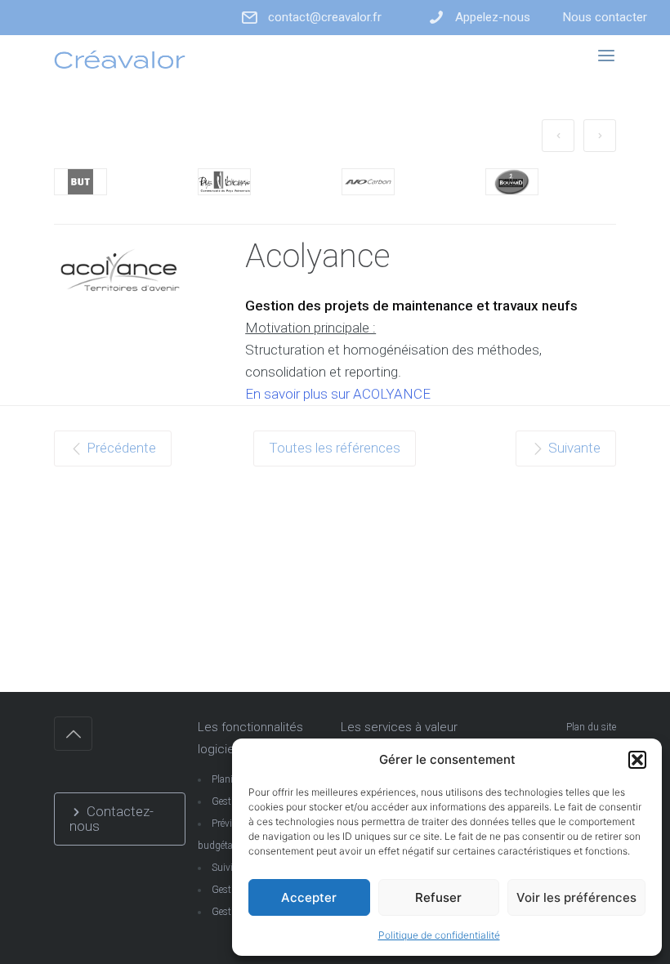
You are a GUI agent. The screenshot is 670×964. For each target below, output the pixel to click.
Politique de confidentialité (439, 935)
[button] (637, 760)
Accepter (309, 897)
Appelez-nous (492, 18)
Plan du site (591, 727)
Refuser (438, 897)
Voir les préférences (576, 897)
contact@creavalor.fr (325, 18)
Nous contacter (605, 18)
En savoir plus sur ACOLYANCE (338, 394)
